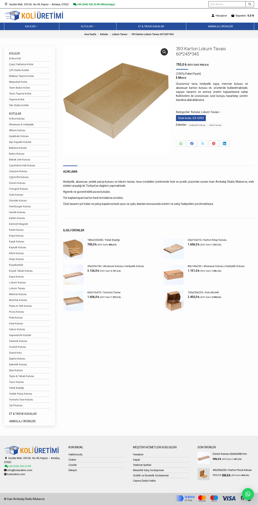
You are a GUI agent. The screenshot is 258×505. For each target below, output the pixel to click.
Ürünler (73, 464)
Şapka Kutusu (17, 358)
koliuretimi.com (16, 474)
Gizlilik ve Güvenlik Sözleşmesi (151, 475)
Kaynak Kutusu (17, 247)
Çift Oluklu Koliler (19, 70)
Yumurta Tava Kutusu (21, 399)
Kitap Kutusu (16, 259)
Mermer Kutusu (18, 294)
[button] (164, 52)
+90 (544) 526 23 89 (19, 466)
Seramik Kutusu (18, 341)
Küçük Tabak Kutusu (21, 270)
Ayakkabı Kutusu (19, 136)
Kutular (195, 112)
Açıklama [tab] (70, 171)
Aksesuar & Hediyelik (21, 124)
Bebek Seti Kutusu (19, 159)
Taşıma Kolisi (16, 99)
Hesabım (221, 15)
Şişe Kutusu (16, 370)
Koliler (14, 53)
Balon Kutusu (16, 153)
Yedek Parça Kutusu (20, 393)
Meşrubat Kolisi (18, 81)
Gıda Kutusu (16, 194)
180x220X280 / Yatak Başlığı (103, 239)
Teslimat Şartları (142, 464)
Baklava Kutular (18, 147)
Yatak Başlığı (16, 387)
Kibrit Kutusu (16, 253)
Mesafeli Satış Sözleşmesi (148, 470)
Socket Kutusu (17, 346)
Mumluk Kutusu (18, 300)
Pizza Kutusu (16, 311)
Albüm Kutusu (17, 130)
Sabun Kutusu (17, 329)
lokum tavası (215, 125)
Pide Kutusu (16, 317)
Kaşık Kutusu (16, 241)
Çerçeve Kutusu (18, 171)
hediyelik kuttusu (197, 125)
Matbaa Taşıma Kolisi (21, 76)
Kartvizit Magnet (18, 223)
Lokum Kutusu (17, 282)
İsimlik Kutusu (17, 212)
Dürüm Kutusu (17, 182)
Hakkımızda (75, 454)
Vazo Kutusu (16, 381)
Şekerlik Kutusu (18, 364)
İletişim (73, 470)
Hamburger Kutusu (20, 206)
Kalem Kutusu (17, 218)
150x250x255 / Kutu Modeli (203, 292)
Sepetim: (244, 15)
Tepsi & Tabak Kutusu (21, 376)
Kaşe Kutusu (16, 235)
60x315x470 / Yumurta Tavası (104, 292)
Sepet (136, 459)
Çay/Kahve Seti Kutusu (22, 165)
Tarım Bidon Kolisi (19, 87)
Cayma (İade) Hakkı (144, 480)
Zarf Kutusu (16, 405)
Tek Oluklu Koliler (19, 105)
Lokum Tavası (210, 112)
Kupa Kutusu (16, 276)
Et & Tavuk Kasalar (23, 413)
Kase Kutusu (16, 229)
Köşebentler (16, 264)
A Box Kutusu (17, 118)
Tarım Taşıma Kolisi (20, 93)
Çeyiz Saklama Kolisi (21, 64)
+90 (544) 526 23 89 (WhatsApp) (95, 4)
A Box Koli (15, 58)
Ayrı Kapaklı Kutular (20, 142)
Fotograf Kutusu (18, 188)
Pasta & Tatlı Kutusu (20, 305)
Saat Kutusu (16, 323)
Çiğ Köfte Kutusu (19, 177)
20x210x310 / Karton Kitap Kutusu (207, 239)
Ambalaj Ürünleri (22, 421)
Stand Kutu (15, 352)
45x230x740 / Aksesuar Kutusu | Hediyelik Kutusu (115, 266)
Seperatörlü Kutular (20, 335)
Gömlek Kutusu (18, 200)
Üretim (72, 459)
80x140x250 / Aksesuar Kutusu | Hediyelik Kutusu (216, 266)
